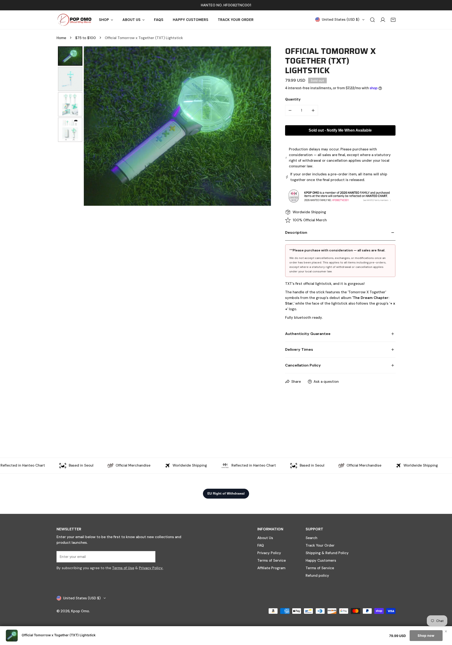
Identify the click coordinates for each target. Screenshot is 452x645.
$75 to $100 (85, 38)
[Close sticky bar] (446, 631)
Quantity (293, 99)
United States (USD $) (340, 19)
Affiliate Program (271, 568)
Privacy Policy (269, 553)
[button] (393, 20)
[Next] (264, 126)
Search (311, 538)
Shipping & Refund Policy (327, 553)
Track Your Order (320, 545)
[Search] (372, 20)
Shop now (426, 635)
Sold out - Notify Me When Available (340, 130)
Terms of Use (123, 568)
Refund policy (317, 575)
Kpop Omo (80, 611)
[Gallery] (163, 126)
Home (61, 38)
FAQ (260, 545)
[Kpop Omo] (74, 20)
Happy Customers (321, 560)
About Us (265, 538)
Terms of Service (271, 560)
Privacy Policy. (151, 568)
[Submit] (149, 556)
